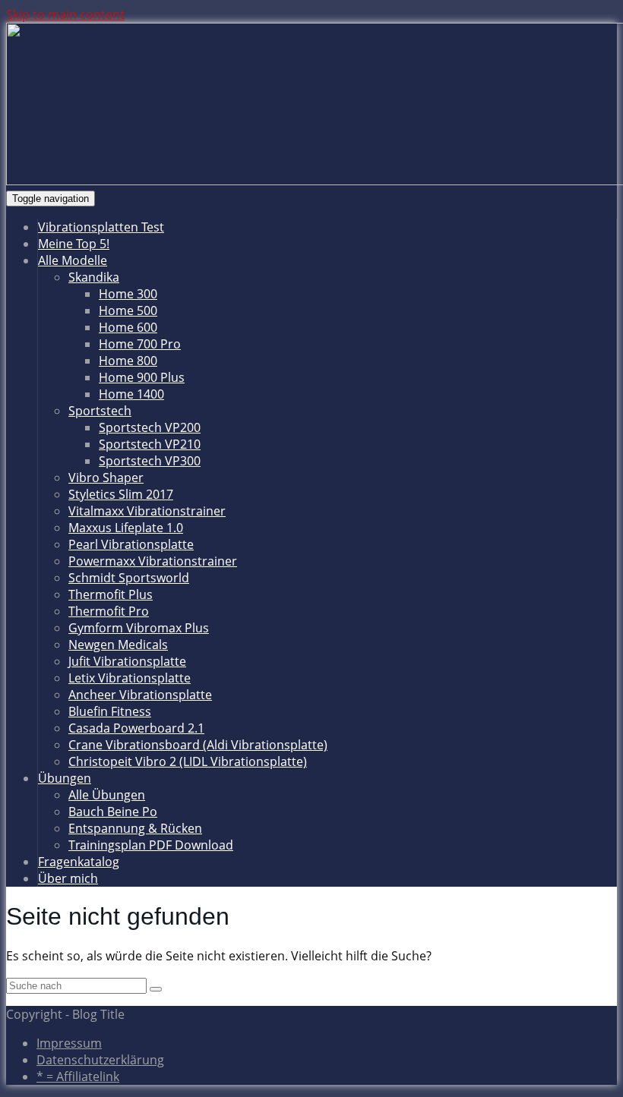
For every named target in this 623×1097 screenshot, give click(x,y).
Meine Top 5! (73, 243)
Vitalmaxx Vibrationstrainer (147, 511)
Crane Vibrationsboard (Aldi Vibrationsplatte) (197, 744)
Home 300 (128, 293)
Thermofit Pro (108, 611)
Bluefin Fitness (109, 711)
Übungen (64, 778)
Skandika (93, 277)
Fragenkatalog (78, 861)
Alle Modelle (72, 260)
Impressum (69, 1043)
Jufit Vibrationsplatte (127, 661)
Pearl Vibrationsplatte (131, 544)
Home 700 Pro (140, 344)
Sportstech (99, 410)
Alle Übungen (106, 794)
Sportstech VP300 (150, 460)
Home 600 (128, 327)
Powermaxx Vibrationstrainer (152, 561)
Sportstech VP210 (150, 444)
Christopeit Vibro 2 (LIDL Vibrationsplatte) (187, 761)
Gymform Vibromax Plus (138, 627)
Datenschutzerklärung (100, 1059)
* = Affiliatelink (77, 1076)
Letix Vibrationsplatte (129, 678)
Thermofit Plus (110, 594)
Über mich (68, 878)
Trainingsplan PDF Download (150, 845)
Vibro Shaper (106, 477)
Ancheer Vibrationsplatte (140, 694)
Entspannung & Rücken (135, 828)
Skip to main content (65, 14)
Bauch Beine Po (112, 811)
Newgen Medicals (118, 644)
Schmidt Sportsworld (128, 577)
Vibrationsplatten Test (101, 227)
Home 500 (128, 310)
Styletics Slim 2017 (120, 494)
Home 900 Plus (142, 377)
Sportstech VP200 (150, 427)
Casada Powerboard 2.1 (136, 728)
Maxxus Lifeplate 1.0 (125, 527)
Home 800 (128, 360)
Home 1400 (131, 394)
